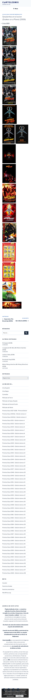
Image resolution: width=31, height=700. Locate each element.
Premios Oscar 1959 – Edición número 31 (13, 508)
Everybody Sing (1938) (8, 359)
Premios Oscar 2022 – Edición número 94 (14, 560)
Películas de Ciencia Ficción (10, 404)
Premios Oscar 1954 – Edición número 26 (14, 492)
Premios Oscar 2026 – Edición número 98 (14, 573)
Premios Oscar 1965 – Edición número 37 (14, 527)
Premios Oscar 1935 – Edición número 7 (13, 430)
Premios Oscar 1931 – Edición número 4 (13, 420)
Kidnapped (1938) (7, 343)
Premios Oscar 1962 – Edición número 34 (14, 518)
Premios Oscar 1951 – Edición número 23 (13, 482)
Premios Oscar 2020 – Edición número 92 (14, 553)
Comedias (5, 394)
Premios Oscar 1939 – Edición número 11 (13, 443)
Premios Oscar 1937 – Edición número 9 (13, 436)
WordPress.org (6, 592)
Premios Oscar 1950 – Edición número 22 (13, 479)
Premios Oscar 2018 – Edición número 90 (14, 547)
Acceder (4, 583)
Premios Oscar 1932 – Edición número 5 (13, 423)
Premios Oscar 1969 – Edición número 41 (13, 540)
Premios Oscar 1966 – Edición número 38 (14, 531)
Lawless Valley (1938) (8, 354)
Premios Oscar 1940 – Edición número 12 (13, 446)
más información (10, 696)
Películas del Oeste (7, 407)
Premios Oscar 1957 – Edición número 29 (13, 501)
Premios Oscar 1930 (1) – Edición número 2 (14, 414)
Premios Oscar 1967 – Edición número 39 (14, 534)
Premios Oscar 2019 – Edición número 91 (13, 550)
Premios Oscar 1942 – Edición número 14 (13, 453)
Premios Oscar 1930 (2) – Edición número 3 (14, 417)
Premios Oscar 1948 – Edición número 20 (14, 472)
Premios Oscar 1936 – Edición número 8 (13, 433)
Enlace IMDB (5, 23)
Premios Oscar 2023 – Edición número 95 (14, 563)
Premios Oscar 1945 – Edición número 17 (13, 462)
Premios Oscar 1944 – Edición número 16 (13, 459)
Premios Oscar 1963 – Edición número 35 (14, 521)
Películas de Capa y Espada (9, 401)
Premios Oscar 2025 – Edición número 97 (14, 570)
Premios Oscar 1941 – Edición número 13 (13, 449)
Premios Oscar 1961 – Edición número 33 (13, 514)
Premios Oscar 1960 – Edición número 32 (14, 511)
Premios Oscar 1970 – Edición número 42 (13, 544)
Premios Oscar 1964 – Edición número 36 (14, 524)
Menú (16, 8)
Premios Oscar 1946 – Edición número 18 (13, 466)
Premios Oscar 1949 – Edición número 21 (13, 475)
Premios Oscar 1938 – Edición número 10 (13, 440)
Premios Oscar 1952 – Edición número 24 (13, 485)
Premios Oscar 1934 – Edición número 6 (13, 427)
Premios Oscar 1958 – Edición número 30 (14, 505)
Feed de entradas (7, 586)
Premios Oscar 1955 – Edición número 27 (13, 495)
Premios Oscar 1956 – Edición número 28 (14, 498)
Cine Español (6, 388)
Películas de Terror (7, 397)
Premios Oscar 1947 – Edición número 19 (13, 469)
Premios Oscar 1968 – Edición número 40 (14, 537)
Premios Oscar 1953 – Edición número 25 (14, 488)
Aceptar (19, 696)
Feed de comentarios (8, 589)
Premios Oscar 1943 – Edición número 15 (13, 456)
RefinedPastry (17, 14)
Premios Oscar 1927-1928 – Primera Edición (14, 410)
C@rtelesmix (10, 2)
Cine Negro (5, 391)
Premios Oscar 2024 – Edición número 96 (14, 566)
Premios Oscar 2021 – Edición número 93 (13, 557)
